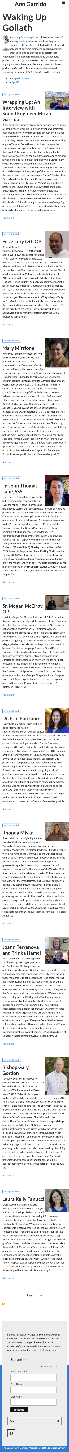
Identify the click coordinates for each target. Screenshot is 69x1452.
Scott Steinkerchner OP (52, 1447)
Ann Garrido (30, 3)
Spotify (16, 82)
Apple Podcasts (20, 78)
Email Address (18, 1372)
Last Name (16, 1396)
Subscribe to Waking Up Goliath (3, 1304)
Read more (8, 218)
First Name (16, 1384)
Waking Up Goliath (11, 94)
